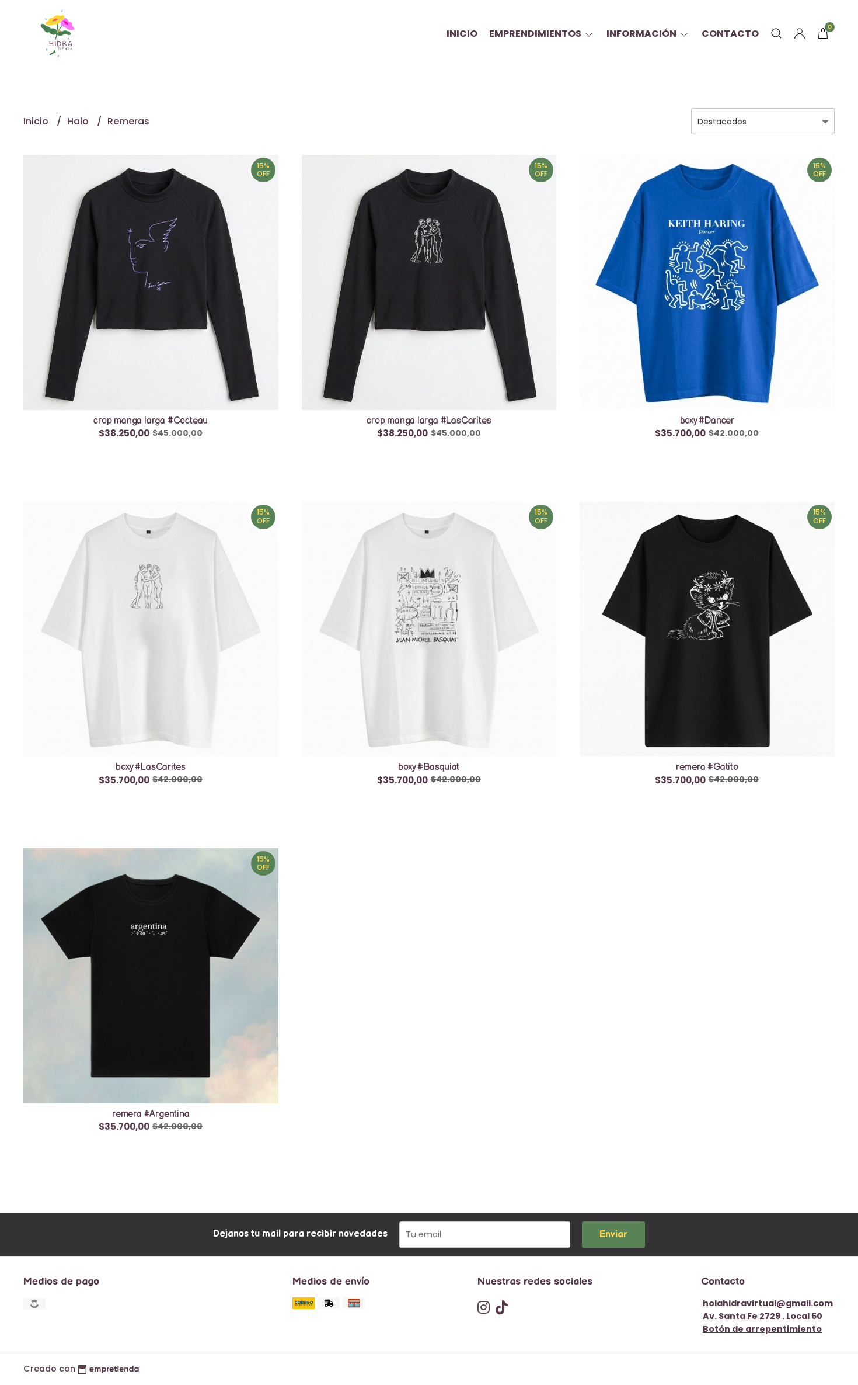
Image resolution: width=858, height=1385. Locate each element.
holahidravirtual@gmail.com (768, 1303)
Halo (79, 121)
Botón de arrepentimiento (762, 1329)
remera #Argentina (150, 1114)
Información (642, 33)
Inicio (462, 33)
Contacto (730, 33)
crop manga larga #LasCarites (429, 420)
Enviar (613, 1234)
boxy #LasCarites (151, 767)
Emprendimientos (536, 33)
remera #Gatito (707, 767)
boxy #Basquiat (428, 767)
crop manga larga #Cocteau (150, 420)
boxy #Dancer (707, 420)
